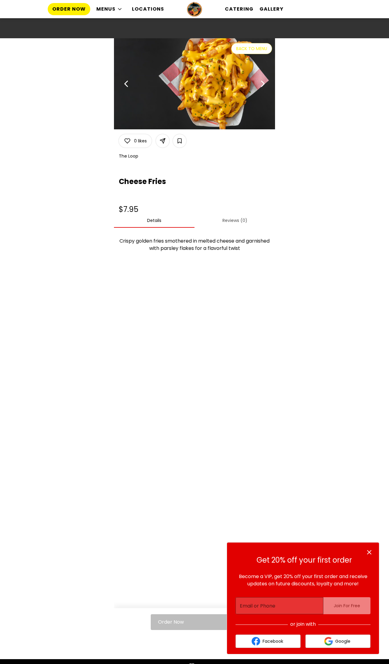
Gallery (272, 8)
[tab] (154, 220)
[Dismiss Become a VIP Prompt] (369, 552)
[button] (109, 9)
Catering (239, 8)
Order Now (69, 8)
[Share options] (162, 141)
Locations (148, 8)
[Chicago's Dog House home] (194, 9)
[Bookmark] (179, 141)
